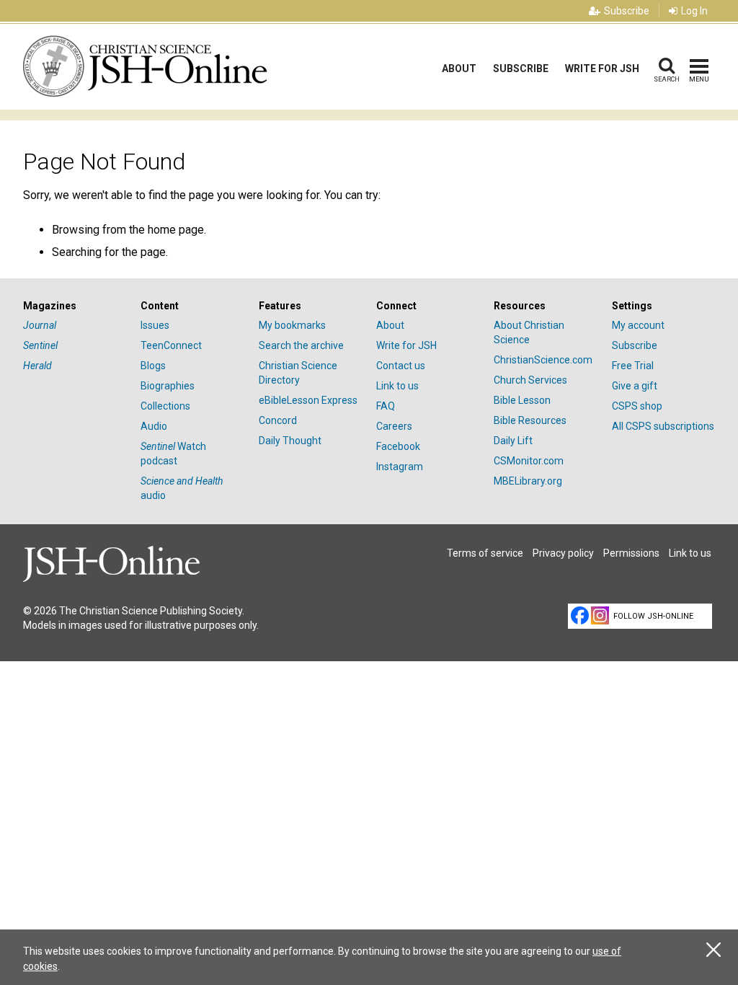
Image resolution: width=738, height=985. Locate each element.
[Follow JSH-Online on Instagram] (600, 615)
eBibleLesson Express (308, 400)
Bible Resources (530, 420)
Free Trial (633, 365)
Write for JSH (602, 68)
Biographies (168, 386)
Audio (154, 426)
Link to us (397, 386)
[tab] (74, 306)
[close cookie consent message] (713, 950)
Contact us (400, 365)
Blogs (153, 365)
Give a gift (634, 386)
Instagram (399, 466)
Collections (165, 406)
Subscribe (626, 11)
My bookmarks (292, 325)
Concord (278, 420)
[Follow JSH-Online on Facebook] (580, 615)
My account (638, 325)
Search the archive (301, 345)
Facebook (398, 446)
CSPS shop (637, 406)
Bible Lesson (522, 400)
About (459, 68)
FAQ (385, 406)
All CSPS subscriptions (663, 426)
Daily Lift (513, 440)
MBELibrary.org (528, 481)
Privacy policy (563, 553)
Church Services (530, 380)
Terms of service (485, 553)
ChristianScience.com (543, 360)
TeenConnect (171, 345)
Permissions (631, 553)
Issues (155, 325)
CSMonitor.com (529, 461)
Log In (694, 11)
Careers (394, 426)
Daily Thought (290, 440)
